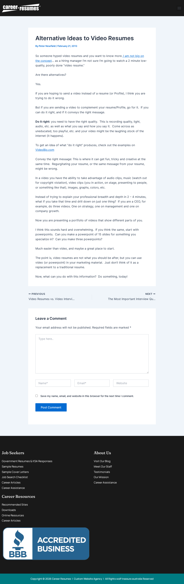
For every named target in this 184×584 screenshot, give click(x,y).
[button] (179, 8)
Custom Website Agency (88, 578)
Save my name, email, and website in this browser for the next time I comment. (87, 395)
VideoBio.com (44, 150)
